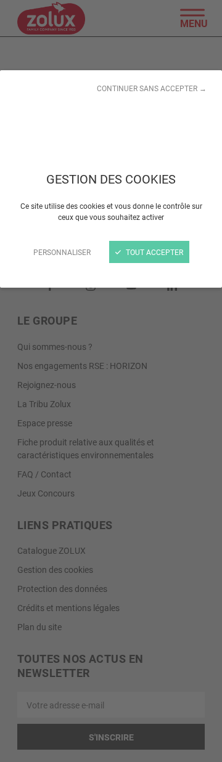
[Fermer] (111, 381)
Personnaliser (62, 252)
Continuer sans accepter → (152, 88)
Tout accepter (153, 252)
